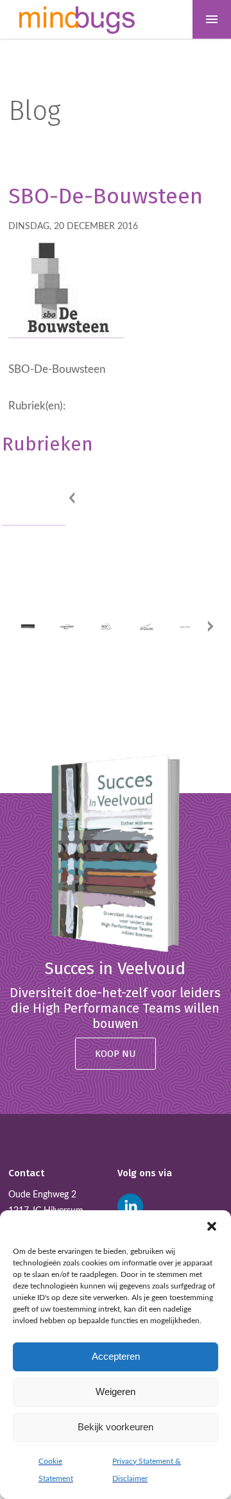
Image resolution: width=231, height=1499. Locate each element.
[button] (211, 1226)
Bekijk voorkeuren (115, 1426)
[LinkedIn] (130, 1206)
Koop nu (115, 1053)
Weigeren (115, 1391)
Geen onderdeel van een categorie (26, 490)
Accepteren (116, 1356)
